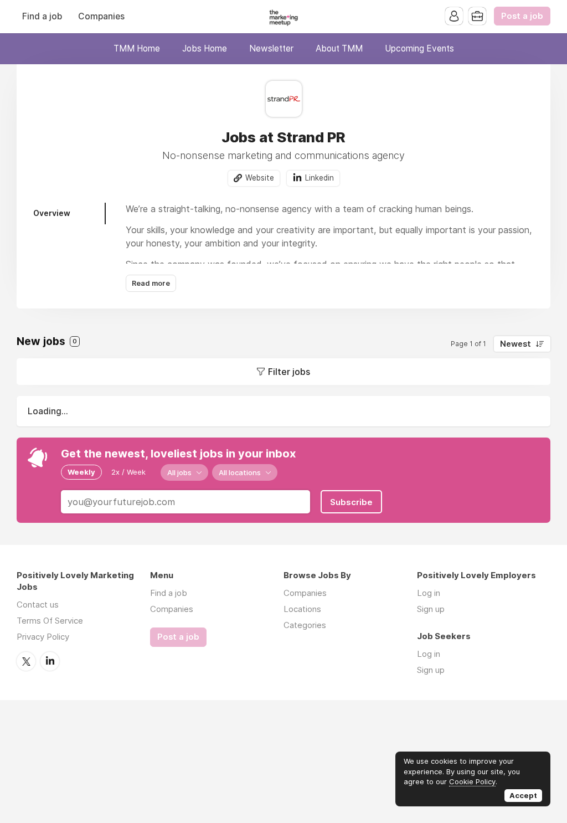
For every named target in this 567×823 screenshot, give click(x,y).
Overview (51, 213)
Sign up (431, 609)
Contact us (38, 604)
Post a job (522, 16)
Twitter (26, 661)
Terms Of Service (50, 620)
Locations (302, 609)
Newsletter (271, 48)
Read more (151, 283)
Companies (101, 16)
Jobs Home (204, 48)
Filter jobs (289, 371)
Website (259, 177)
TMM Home (137, 48)
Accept (523, 795)
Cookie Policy (472, 781)
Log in (428, 593)
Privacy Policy (43, 636)
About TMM (339, 48)
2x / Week (128, 471)
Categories (305, 625)
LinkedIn (49, 661)
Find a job (42, 16)
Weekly (81, 471)
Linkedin (319, 177)
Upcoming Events (419, 48)
